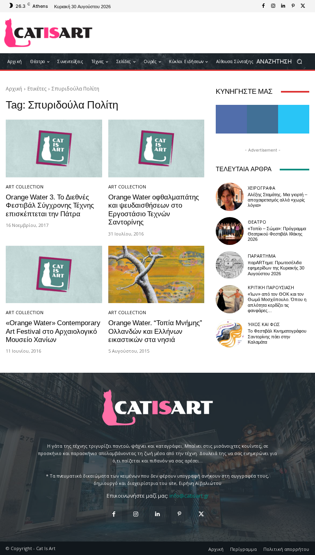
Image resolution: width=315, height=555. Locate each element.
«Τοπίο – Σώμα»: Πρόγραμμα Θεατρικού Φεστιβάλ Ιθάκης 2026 (277, 234)
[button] (282, 62)
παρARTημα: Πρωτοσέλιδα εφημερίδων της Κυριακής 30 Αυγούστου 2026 (276, 268)
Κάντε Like (231, 108)
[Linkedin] (283, 6)
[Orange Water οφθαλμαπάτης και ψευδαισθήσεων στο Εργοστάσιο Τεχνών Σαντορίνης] (156, 148)
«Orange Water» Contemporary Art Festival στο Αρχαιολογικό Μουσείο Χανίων (53, 331)
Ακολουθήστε (265, 108)
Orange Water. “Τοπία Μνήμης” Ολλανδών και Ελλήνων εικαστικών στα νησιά (155, 331)
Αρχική (14, 88)
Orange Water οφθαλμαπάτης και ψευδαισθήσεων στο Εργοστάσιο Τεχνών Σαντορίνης (153, 209)
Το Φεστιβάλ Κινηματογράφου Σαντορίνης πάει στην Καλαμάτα (277, 336)
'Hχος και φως (264, 324)
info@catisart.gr (189, 495)
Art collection (24, 186)
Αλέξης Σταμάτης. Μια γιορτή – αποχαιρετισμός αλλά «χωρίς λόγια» (277, 200)
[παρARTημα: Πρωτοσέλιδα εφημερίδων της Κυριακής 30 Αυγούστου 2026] (230, 265)
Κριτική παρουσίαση (271, 287)
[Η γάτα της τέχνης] (48, 33)
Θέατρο (257, 222)
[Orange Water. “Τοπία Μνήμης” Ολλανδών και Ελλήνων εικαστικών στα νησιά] (156, 275)
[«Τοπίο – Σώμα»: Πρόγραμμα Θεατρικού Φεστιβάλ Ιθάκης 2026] (230, 231)
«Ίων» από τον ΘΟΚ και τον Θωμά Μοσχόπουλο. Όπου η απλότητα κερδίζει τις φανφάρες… (277, 302)
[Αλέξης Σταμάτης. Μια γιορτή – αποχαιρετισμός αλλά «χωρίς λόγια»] (230, 197)
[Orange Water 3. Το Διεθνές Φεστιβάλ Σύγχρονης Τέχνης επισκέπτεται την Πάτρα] (54, 148)
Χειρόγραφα (261, 188)
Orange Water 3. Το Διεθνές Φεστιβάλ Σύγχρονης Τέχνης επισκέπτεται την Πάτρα (50, 205)
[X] (303, 6)
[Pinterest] (293, 6)
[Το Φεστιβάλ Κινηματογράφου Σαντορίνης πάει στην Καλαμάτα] (230, 333)
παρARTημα (262, 256)
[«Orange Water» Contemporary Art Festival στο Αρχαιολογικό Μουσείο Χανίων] (54, 275)
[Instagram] (273, 6)
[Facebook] (263, 6)
